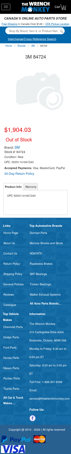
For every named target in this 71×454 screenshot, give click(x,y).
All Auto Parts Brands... (45, 303)
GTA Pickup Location (57, 24)
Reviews (8, 294)
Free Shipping (9, 24)
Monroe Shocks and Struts (46, 243)
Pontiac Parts (11, 378)
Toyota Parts (11, 389)
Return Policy (11, 264)
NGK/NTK (36, 253)
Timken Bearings (40, 284)
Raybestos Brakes (41, 264)
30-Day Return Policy (19, 173)
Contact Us (10, 253)
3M (33, 45)
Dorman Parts (38, 233)
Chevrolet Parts (13, 327)
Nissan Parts (11, 368)
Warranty (30, 187)
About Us (9, 243)
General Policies (13, 284)
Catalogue (9, 305)
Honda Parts (11, 358)
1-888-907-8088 (52, 382)
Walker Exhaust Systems (45, 294)
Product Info (13, 187)
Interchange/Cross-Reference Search (32, 39)
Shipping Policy (12, 274)
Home (8, 45)
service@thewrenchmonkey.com (49, 398)
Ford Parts (10, 347)
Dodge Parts (11, 337)
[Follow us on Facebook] (32, 418)
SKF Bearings (38, 274)
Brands (22, 45)
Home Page (10, 233)
